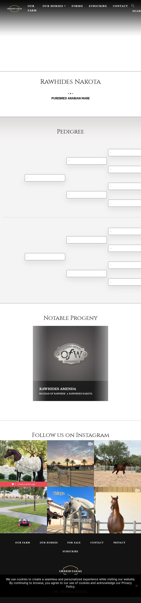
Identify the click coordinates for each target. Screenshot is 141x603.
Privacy (119, 542)
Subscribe (98, 6)
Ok (56, 591)
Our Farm (32, 8)
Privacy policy (74, 591)
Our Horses (53, 6)
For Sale (74, 542)
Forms (77, 6)
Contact (120, 6)
